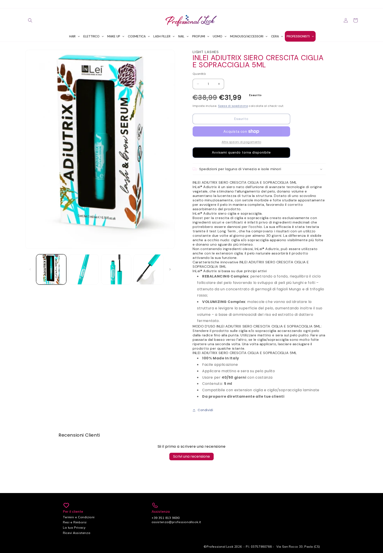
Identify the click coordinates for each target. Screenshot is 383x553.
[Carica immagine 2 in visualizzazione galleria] (83, 269)
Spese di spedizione (233, 106)
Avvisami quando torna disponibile (241, 152)
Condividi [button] (205, 410)
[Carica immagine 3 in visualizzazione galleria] (116, 269)
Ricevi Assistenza (76, 533)
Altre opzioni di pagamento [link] (241, 142)
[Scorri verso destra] (170, 269)
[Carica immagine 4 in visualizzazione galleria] (148, 269)
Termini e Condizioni (79, 517)
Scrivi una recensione (191, 456)
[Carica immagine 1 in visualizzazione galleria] (51, 269)
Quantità (199, 74)
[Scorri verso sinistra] (30, 269)
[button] (30, 20)
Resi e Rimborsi (75, 522)
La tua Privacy (74, 528)
